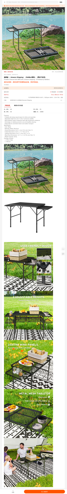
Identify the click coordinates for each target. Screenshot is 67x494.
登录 (61, 2)
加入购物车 (44, 492)
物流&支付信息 (18, 105)
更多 (61, 97)
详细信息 (7, 105)
